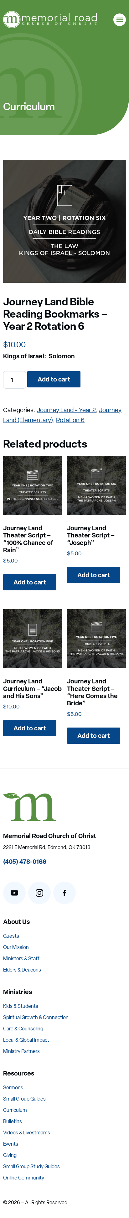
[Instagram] (39, 893)
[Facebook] (64, 893)
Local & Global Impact (26, 1040)
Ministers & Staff (21, 958)
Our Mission (16, 947)
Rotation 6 (70, 420)
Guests (11, 936)
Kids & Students (20, 1006)
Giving (10, 1155)
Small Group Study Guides (31, 1166)
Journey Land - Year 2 (66, 410)
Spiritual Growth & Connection (36, 1017)
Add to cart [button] (29, 582)
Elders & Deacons (22, 970)
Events (10, 1144)
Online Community (23, 1177)
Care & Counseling (23, 1028)
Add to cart (54, 379)
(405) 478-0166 (24, 861)
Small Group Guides (24, 1099)
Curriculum (15, 1110)
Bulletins (12, 1121)
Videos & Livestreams (26, 1132)
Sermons (13, 1087)
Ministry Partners (21, 1051)
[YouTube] (14, 893)
